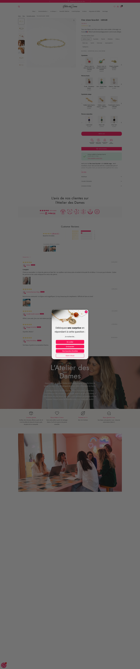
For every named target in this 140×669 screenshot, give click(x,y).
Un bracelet (70, 347)
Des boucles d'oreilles (70, 351)
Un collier (70, 342)
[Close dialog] (86, 311)
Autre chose (70, 356)
